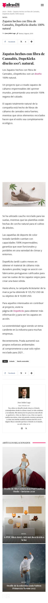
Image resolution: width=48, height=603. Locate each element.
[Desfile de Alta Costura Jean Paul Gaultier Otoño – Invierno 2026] (24, 471)
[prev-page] (4, 596)
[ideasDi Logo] (13, 5)
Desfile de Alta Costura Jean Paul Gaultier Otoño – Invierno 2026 (24, 490)
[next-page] (7, 596)
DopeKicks (18, 310)
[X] (26, 428)
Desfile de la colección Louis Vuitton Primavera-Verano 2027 (24, 587)
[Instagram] (22, 428)
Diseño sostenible (23, 361)
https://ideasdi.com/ (24, 405)
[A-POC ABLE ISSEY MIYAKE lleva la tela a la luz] (24, 519)
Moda (10, 11)
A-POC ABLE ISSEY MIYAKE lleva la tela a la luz (24, 538)
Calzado (12, 361)
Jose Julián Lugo (10, 33)
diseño (38, 73)
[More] (31, 41)
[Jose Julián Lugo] (24, 392)
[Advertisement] (24, 153)
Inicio (4, 11)
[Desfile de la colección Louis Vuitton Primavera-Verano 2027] (24, 568)
